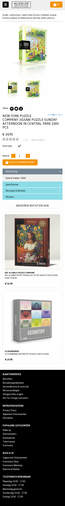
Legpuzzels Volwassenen (15, 457)
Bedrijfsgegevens (13, 405)
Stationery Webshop (13, 465)
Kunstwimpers (9, 434)
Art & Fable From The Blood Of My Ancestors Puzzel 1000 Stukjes (32, 249)
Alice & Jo (8, 453)
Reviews (10, 197)
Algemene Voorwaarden (14, 414)
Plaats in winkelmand (22, 162)
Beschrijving (11, 171)
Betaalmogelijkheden (13, 383)
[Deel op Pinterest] (12, 109)
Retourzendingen (11, 390)
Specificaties (12, 184)
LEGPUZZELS (15, 15)
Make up (7, 430)
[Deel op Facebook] (21, 109)
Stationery (8, 445)
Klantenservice (12, 374)
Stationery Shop (10, 461)
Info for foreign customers (15, 398)
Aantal (6, 155)
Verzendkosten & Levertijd (16, 386)
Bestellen (7, 379)
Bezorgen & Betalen (15, 190)
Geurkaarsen (9, 438)
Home (5, 15)
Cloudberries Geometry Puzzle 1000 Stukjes (32, 327)
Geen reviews (37, 140)
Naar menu (6, 5)
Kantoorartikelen (11, 469)
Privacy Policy (9, 410)
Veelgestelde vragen (13, 394)
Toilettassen (9, 441)
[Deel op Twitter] (16, 109)
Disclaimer (8, 418)
